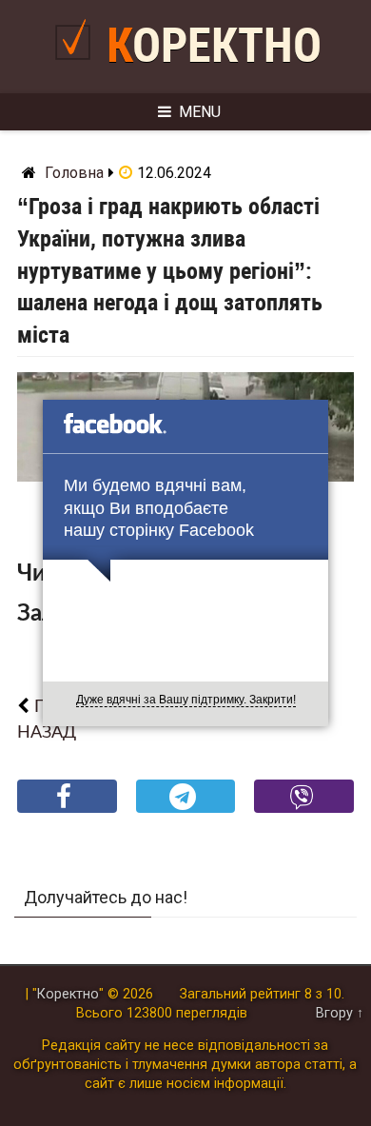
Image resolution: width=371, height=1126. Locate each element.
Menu (200, 112)
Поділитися (67, 811)
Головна (74, 173)
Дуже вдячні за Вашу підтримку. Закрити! (186, 699)
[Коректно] (78, 68)
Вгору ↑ (339, 1013)
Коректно (214, 45)
